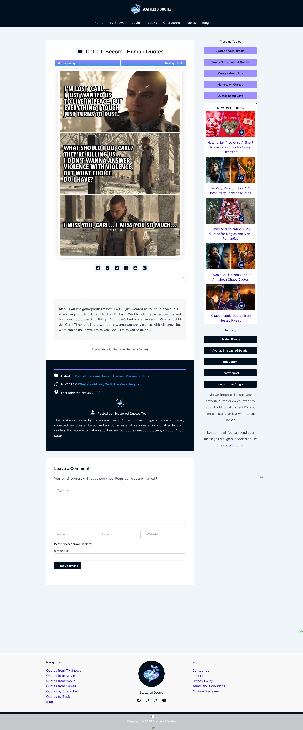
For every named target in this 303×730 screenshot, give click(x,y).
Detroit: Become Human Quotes (125, 51)
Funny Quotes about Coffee (230, 62)
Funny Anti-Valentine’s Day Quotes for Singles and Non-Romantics (230, 233)
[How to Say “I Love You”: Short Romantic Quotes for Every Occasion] (230, 124)
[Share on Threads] (126, 268)
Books (152, 23)
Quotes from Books (60, 681)
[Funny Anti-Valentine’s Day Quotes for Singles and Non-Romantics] (230, 211)
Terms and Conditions (208, 686)
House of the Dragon (230, 384)
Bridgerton (230, 361)
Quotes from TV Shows (63, 670)
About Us (199, 676)
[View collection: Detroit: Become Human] (80, 51)
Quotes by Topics (59, 696)
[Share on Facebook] (98, 268)
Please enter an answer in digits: (73, 543)
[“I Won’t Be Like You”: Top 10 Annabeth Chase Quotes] (230, 256)
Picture (144, 376)
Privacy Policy (202, 681)
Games (118, 376)
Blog (205, 23)
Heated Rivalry (230, 339)
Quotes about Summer (230, 51)
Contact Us (200, 670)
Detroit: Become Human (93, 376)
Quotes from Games (61, 686)
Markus (131, 376)
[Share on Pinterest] (117, 268)
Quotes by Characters (62, 691)
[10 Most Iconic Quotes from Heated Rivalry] (230, 297)
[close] (152, 716)
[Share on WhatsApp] (145, 268)
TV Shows (116, 23)
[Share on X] (107, 268)
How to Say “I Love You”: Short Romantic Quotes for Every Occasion (230, 147)
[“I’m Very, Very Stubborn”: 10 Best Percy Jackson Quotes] (230, 170)
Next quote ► (174, 63)
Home (98, 23)
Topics (191, 23)
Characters (171, 23)
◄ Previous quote (69, 63)
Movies (136, 23)
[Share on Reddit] (135, 268)
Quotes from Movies (61, 676)
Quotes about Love (230, 95)
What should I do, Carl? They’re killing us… (110, 384)
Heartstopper (230, 373)
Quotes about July (230, 73)
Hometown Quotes (230, 84)
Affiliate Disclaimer (206, 691)
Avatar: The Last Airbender (230, 350)
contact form (233, 445)
